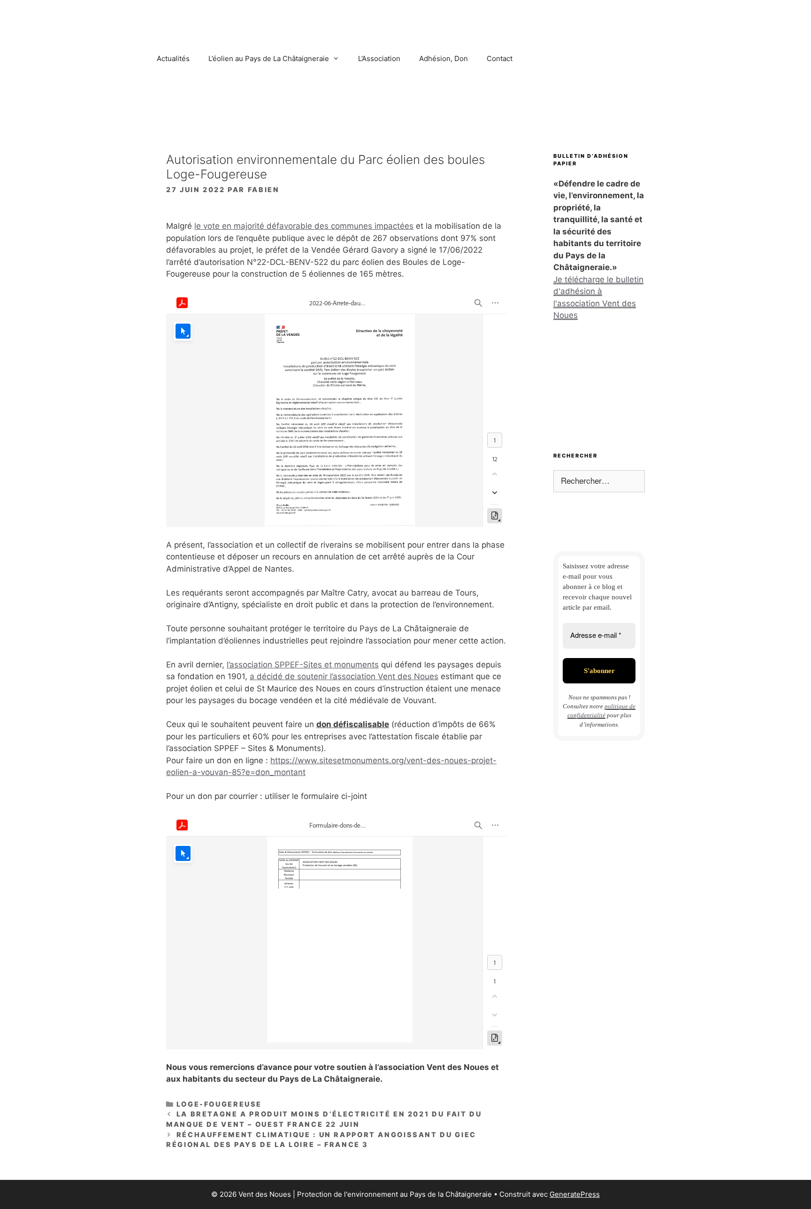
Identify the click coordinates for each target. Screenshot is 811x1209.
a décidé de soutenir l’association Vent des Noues (344, 676)
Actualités (173, 58)
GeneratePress (575, 1194)
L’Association (379, 58)
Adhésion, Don (443, 58)
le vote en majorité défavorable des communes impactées (303, 226)
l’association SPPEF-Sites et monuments (303, 664)
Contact (500, 58)
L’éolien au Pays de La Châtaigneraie (268, 58)
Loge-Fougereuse (219, 1104)
